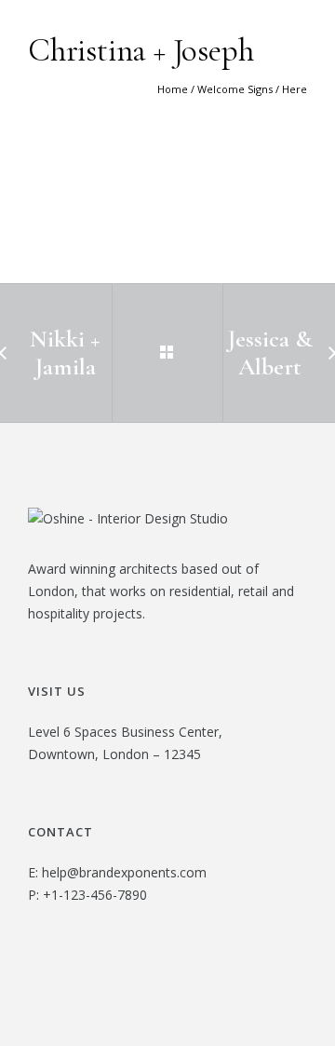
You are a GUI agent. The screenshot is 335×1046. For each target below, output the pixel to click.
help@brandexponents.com (124, 872)
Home (172, 89)
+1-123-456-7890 (95, 894)
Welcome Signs (235, 89)
